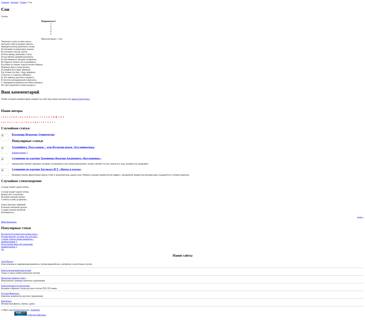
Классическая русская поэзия (15, 286)
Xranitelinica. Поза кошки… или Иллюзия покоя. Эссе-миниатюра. (53, 147)
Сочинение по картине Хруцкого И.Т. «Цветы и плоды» (46, 169)
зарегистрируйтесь (80, 99)
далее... (360, 217)
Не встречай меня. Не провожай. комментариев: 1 (17, 245)
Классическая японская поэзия (16, 270)
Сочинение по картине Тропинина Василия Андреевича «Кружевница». (56, 158)
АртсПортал (7, 261)
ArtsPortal (35, 310)
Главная (5, 2)
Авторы (14, 2)
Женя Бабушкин (9, 222)
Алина (23, 2)
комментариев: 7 (20, 153)
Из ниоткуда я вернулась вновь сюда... (19, 234)
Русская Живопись (10, 293)
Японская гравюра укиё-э (13, 278)
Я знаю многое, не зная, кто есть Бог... (19, 236)
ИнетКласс (6, 301)
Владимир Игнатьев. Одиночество (33, 134)
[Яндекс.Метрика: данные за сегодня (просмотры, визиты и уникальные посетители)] (36, 315)
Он (2, 249)
